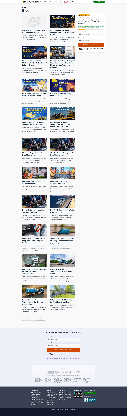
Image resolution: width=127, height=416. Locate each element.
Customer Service (51, 392)
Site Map (33, 404)
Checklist (72, 1)
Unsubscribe (50, 404)
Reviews (54, 1)
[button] (99, 2)
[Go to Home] (22, 7)
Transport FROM (82, 31)
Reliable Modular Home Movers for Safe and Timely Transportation (34, 271)
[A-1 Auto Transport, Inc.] (30, 1)
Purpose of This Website (65, 394)
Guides (61, 1)
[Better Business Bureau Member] (90, 400)
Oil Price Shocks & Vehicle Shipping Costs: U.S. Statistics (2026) (62, 32)
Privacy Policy (50, 402)
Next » (40, 318)
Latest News (62, 399)
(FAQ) (41, 399)
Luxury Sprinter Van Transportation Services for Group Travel (32, 302)
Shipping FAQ (34, 395)
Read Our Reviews (35, 394)
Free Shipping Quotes (36, 392)
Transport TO (81, 37)
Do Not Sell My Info (51, 397)
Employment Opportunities (65, 395)
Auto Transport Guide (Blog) (37, 402)
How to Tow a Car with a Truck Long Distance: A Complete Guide (33, 241)
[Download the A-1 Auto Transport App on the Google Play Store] (78, 393)
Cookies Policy (50, 400)
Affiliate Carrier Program (65, 397)
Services (44, 1)
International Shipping (36, 401)
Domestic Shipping (35, 399)
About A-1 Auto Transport (65, 392)
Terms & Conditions (51, 399)
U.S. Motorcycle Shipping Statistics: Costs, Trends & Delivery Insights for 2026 (60, 124)
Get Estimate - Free (91, 44)
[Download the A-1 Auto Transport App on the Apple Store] (78, 396)
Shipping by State (35, 397)
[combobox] (91, 34)
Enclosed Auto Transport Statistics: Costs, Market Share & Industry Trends (34, 63)
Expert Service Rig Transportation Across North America (61, 271)
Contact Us (62, 401)
